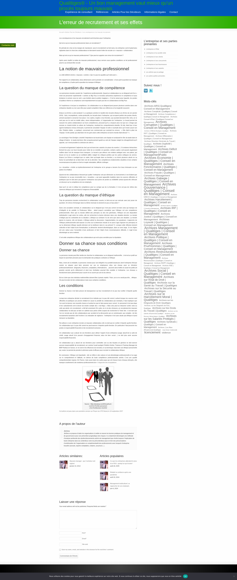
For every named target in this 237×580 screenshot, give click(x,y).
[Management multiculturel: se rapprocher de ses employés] (104, 487)
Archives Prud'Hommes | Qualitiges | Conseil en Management (160, 246)
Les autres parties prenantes (155, 76)
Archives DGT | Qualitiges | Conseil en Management (160, 133)
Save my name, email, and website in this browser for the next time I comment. (88, 549)
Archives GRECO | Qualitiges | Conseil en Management (160, 196)
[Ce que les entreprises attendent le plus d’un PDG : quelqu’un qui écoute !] (104, 464)
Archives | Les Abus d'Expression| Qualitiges (158, 329)
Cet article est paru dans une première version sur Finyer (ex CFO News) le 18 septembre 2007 (91, 411)
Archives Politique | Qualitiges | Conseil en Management (158, 240)
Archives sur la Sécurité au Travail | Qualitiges (160, 290)
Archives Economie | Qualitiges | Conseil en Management (159, 161)
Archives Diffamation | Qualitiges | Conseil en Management (158, 137)
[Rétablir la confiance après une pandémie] (104, 476)
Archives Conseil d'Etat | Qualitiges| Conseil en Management (160, 119)
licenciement (152, 332)
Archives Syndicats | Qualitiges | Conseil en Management (160, 324)
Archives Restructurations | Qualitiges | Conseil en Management (160, 254)
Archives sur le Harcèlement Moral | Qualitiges (158, 297)
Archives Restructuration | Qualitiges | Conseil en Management (158, 260)
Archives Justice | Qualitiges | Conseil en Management (160, 216)
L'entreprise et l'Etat (152, 49)
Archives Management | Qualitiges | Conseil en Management (161, 231)
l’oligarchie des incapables (107, 362)
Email (84, 538)
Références (102, 12)
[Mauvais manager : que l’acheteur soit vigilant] (63, 464)
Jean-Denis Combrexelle (169, 330)
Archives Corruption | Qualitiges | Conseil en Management (159, 124)
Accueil (61, 32)
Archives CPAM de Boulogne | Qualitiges (156, 131)
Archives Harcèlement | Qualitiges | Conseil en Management (158, 202)
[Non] (234, 576)
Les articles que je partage (155, 72)
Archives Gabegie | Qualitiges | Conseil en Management (158, 181)
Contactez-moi (8, 45)
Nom (84, 533)
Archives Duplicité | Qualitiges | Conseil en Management (158, 146)
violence (166, 332)
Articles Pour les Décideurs (126, 12)
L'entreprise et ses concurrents (156, 60)
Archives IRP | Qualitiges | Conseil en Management (161, 210)
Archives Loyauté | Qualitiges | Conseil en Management (158, 222)
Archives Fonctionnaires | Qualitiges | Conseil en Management (160, 167)
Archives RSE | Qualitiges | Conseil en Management (158, 267)
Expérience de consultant (78, 12)
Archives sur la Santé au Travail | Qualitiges (160, 284)
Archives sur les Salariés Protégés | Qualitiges (160, 318)
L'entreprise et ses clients (154, 57)
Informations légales (155, 12)
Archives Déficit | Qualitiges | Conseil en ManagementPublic (160, 152)
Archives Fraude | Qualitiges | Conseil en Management (160, 174)
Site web (85, 544)
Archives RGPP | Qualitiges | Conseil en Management (159, 264)
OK (185, 576)
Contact (173, 12)
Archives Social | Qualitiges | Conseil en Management (159, 274)
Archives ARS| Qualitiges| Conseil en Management (157, 107)
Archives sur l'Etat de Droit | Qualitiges (159, 279)
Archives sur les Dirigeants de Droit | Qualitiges (158, 301)
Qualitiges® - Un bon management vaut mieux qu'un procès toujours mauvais (116, 5)
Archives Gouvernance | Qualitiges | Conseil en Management (160, 189)
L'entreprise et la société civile (156, 53)
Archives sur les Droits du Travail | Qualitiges (160, 309)
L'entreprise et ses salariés (155, 68)
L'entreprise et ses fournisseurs (156, 64)
